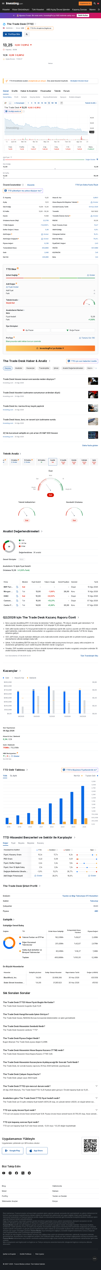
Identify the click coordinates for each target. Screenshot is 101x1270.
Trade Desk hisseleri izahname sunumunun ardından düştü (31, 392)
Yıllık (5, 776)
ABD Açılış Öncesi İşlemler (58, 10)
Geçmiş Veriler (35, 97)
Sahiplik (24, 97)
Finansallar (46, 91)
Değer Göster (90, 159)
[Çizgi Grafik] (10, 103)
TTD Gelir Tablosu (14, 769)
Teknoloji (94, 901)
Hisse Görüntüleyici (20, 10)
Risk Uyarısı (39, 1254)
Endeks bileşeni (75, 97)
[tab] (15, 462)
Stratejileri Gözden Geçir (79, 81)
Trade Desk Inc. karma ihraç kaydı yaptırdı (23, 406)
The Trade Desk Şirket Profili (20, 885)
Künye (55, 1201)
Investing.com (8, 410)
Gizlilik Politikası (25, 1254)
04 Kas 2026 (93, 207)
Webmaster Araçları (10, 1201)
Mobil (4, 1191)
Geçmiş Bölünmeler (50, 97)
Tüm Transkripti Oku (89, 656)
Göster (39, 876)
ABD (96, 911)
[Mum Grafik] (5, 103)
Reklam (55, 1191)
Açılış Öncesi (10, 59)
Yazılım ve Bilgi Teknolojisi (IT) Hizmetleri (80, 896)
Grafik (15, 91)
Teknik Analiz (11, 453)
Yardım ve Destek (59, 1196)
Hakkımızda (57, 1186)
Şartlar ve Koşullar (9, 1254)
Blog (4, 1186)
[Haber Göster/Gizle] (61, 103)
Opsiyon (63, 97)
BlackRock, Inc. (10, 977)
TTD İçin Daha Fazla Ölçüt (86, 185)
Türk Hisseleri (38, 10)
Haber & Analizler (29, 91)
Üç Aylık (13, 776)
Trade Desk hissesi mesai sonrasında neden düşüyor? (29, 379)
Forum (67, 91)
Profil (16, 97)
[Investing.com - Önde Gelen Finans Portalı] (14, 3)
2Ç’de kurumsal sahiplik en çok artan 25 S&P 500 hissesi (30, 433)
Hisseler (6, 10)
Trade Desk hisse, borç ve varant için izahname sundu (29, 419)
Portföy (5, 1196)
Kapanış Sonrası (79, 10)
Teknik (57, 91)
